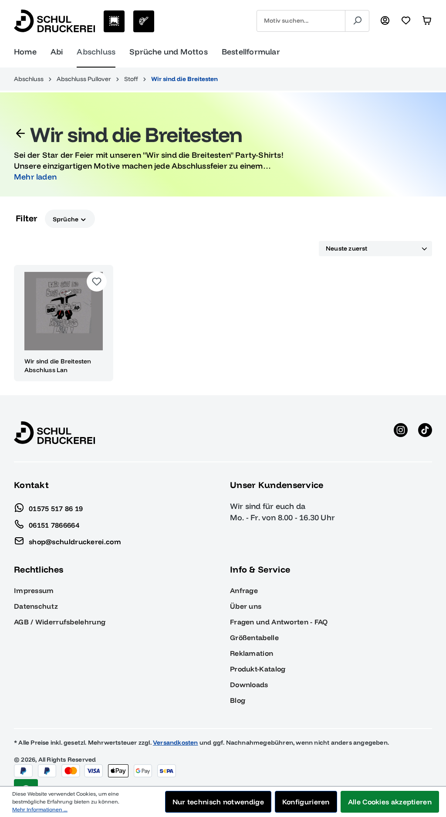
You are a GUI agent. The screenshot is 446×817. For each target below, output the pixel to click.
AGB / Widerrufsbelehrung (59, 621)
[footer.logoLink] (54, 432)
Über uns (245, 606)
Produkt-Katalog (258, 668)
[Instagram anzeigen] (401, 432)
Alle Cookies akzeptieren (390, 801)
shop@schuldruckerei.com (75, 541)
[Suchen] (357, 21)
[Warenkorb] (427, 21)
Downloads (249, 684)
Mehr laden (35, 177)
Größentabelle (254, 637)
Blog (237, 700)
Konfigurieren (306, 801)
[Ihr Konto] (385, 21)
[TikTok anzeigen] (425, 432)
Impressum (34, 590)
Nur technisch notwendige (218, 801)
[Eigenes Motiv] (143, 21)
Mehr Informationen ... (40, 809)
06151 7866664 (54, 525)
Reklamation (251, 653)
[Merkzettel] (406, 21)
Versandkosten (175, 742)
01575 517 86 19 (56, 508)
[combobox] (301, 21)
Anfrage (244, 590)
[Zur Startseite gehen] (54, 21)
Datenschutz (36, 606)
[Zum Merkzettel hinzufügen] (97, 281)
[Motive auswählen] (114, 21)
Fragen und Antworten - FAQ (279, 621)
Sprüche (66, 219)
